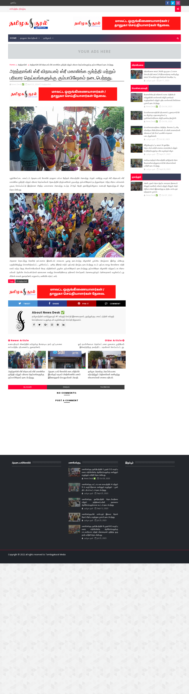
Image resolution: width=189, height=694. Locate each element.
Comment (115, 303)
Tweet (26, 303)
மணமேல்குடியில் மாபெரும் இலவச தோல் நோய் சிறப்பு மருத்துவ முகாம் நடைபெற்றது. (100, 516)
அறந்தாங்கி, (46, 84)
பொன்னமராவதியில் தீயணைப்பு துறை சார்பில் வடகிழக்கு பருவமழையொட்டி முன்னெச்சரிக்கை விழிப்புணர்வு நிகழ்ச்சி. (162, 115)
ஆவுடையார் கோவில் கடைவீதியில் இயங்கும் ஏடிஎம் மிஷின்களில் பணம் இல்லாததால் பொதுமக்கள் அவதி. (64, 374)
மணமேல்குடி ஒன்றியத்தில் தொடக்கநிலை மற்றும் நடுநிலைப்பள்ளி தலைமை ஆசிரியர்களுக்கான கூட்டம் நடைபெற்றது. (100, 502)
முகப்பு (13, 2)
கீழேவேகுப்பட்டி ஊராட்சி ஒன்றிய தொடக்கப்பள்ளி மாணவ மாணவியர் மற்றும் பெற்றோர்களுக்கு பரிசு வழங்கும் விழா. (160, 148)
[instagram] (178, 3)
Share (56, 303)
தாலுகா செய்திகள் (29, 38)
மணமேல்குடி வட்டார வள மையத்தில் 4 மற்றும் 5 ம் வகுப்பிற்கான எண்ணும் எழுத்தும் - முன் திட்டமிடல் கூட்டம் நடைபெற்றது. (100, 487)
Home (13, 38)
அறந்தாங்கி (22, 64)
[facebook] (167, 3)
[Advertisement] (88, 584)
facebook (105, 387)
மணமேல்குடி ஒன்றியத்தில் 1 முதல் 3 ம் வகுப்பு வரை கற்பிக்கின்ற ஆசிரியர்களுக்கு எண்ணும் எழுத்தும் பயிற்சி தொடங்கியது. (100, 472)
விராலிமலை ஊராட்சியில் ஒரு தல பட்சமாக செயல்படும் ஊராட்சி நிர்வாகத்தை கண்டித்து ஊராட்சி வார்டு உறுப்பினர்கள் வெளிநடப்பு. (161, 74)
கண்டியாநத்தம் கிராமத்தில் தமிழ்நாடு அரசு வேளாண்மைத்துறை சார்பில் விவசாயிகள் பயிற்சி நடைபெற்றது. (160, 163)
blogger (27, 387)
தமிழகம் (47, 38)
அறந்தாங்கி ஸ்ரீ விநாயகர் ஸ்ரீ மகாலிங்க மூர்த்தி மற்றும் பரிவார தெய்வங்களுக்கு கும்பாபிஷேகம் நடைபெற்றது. (26, 374)
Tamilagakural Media (56, 554)
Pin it (85, 303)
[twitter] (173, 3)
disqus (66, 387)
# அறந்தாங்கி (22, 281)
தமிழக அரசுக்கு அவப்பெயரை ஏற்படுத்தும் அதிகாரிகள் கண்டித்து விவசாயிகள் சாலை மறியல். (104, 374)
